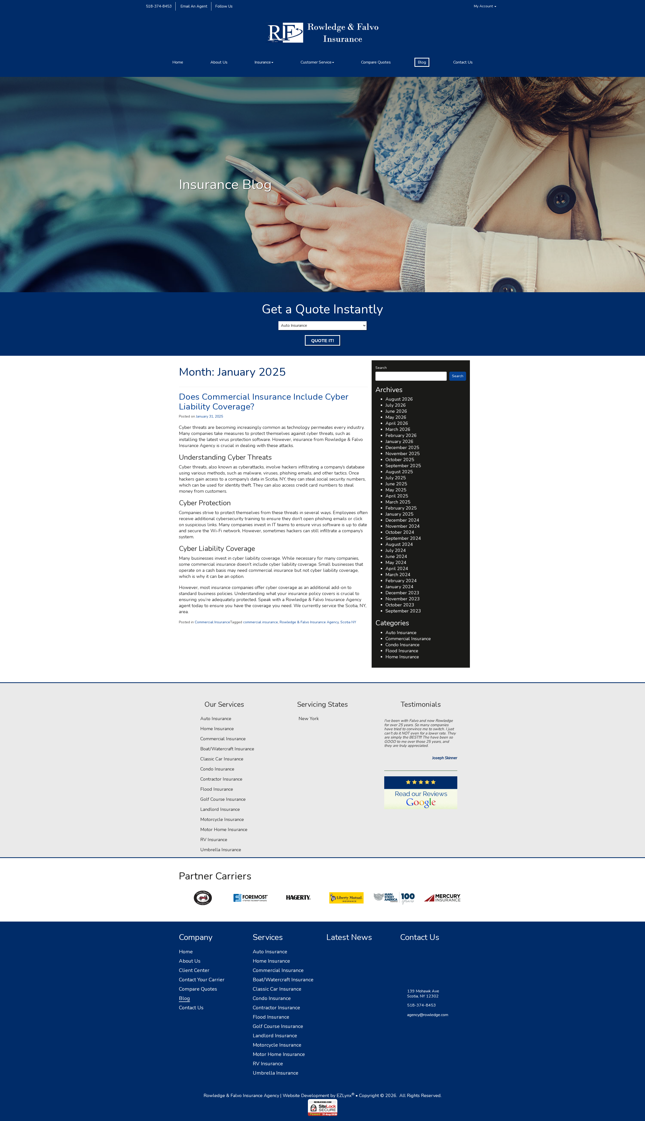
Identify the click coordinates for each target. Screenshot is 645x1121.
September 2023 (403, 611)
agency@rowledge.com (427, 1015)
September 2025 (403, 466)
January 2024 (399, 587)
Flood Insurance (401, 651)
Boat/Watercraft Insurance (227, 748)
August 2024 (399, 544)
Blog (422, 62)
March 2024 (397, 575)
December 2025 (402, 448)
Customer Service (316, 62)
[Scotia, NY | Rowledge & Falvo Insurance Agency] (322, 35)
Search (381, 367)
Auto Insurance (400, 633)
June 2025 (396, 484)
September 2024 (403, 538)
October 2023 (399, 605)
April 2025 (396, 496)
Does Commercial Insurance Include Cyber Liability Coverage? (263, 401)
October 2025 (399, 460)
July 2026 (395, 405)
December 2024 (402, 520)
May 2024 (395, 562)
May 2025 (395, 490)
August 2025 (399, 472)
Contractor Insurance (221, 779)
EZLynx (344, 1096)
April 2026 (396, 423)
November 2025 (402, 454)
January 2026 (399, 441)
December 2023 (402, 593)
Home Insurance (402, 657)
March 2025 (397, 502)
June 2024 (396, 556)
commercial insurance (260, 622)
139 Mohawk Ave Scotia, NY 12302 (423, 994)
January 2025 (399, 514)
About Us (219, 62)
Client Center (194, 970)
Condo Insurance (402, 645)
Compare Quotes (376, 62)
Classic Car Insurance (221, 758)
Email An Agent (193, 6)
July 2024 (395, 550)
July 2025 (395, 478)
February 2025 (401, 508)
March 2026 (397, 429)
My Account (484, 6)
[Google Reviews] (420, 801)
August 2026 (399, 399)
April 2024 (396, 569)
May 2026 (395, 417)
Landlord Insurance (220, 809)
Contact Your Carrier (201, 979)
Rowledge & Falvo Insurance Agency (309, 622)
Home (177, 62)
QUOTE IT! (322, 340)
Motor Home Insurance (223, 829)
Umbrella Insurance (220, 849)
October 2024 (399, 532)
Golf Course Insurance (223, 799)
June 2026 (396, 411)
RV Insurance (213, 839)
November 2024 (402, 526)
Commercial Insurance (212, 622)
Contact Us (463, 62)
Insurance (262, 62)
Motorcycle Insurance (222, 819)
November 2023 (402, 599)
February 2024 (401, 581)
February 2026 (401, 435)
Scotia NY (348, 622)
